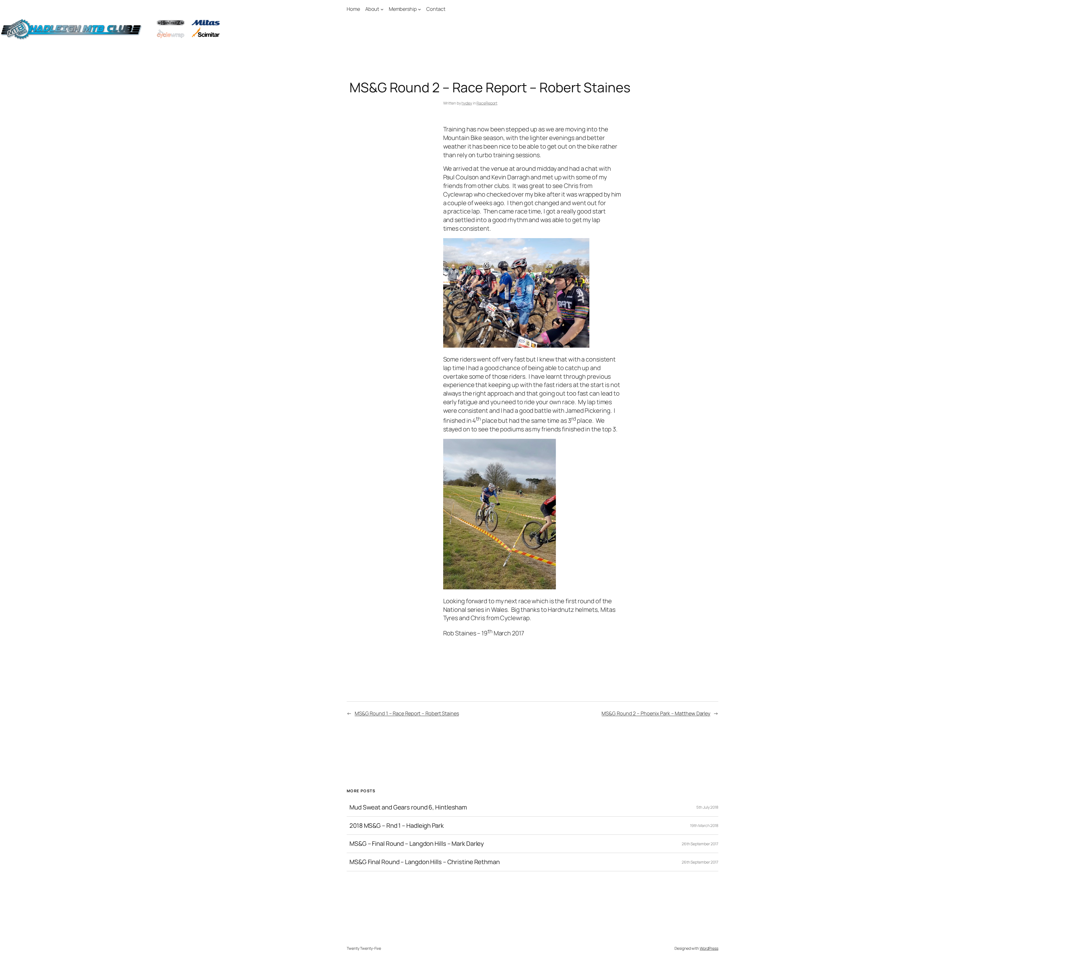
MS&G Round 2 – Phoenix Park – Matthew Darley (656, 713)
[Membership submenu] (419, 9)
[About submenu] (382, 9)
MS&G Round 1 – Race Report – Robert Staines (407, 713)
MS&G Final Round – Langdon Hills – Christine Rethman (424, 862)
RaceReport (486, 103)
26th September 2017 (700, 843)
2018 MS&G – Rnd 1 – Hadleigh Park (396, 825)
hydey (467, 103)
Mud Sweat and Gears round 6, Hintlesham (408, 807)
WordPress (709, 948)
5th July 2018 (707, 807)
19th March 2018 (704, 825)
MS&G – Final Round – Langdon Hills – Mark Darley (416, 843)
